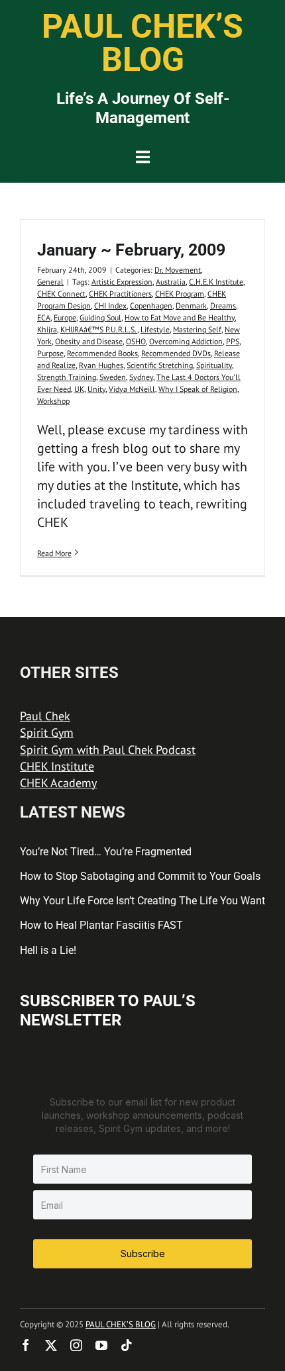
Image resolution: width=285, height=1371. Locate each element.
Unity (96, 389)
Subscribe (143, 1253)
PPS (232, 341)
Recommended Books (102, 353)
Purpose (50, 353)
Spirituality (214, 365)
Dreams (223, 305)
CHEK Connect (61, 294)
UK (79, 389)
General (50, 282)
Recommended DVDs (176, 353)
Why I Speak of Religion (197, 389)
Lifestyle (155, 329)
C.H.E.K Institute (216, 282)
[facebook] (26, 1345)
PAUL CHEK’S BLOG (121, 1324)
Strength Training (66, 377)
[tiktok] (127, 1345)
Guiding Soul (100, 317)
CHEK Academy (58, 782)
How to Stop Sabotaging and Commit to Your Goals (140, 876)
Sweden (112, 377)
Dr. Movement (177, 270)
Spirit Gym (47, 732)
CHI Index (110, 305)
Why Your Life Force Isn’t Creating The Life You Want (142, 900)
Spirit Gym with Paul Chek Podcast (108, 749)
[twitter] (51, 1345)
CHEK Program (179, 294)
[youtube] (101, 1345)
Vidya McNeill (132, 389)
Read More (54, 553)
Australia (171, 282)
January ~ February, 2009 (131, 250)
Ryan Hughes (101, 365)
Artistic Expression (121, 282)
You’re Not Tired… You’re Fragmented (106, 851)
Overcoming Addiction (186, 341)
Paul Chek (45, 716)
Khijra (47, 329)
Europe (65, 317)
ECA (43, 317)
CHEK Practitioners (120, 294)
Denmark (191, 305)
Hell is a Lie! (48, 950)
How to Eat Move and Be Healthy (180, 317)
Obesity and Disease (89, 341)
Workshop (53, 401)
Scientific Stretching (160, 365)
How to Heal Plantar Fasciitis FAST (101, 925)
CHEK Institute (57, 766)
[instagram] (76, 1345)
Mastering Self (197, 329)
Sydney (141, 377)
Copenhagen (151, 305)
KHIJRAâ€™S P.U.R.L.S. (98, 329)
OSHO (136, 341)
